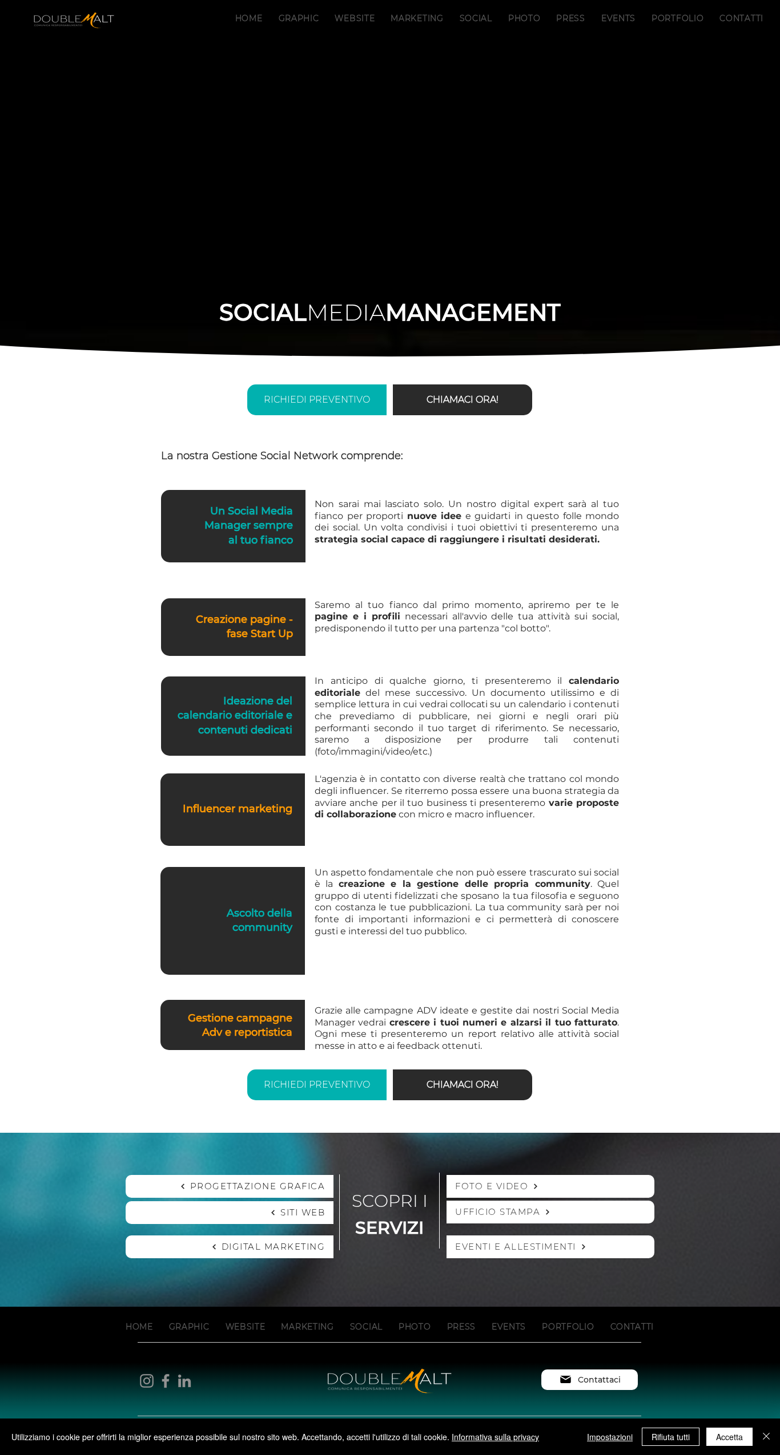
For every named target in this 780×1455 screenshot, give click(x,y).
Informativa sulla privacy (495, 1436)
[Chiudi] (766, 1437)
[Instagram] (147, 1381)
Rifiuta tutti (671, 1436)
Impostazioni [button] (610, 1436)
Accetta (729, 1436)
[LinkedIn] (184, 1381)
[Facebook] (165, 1381)
